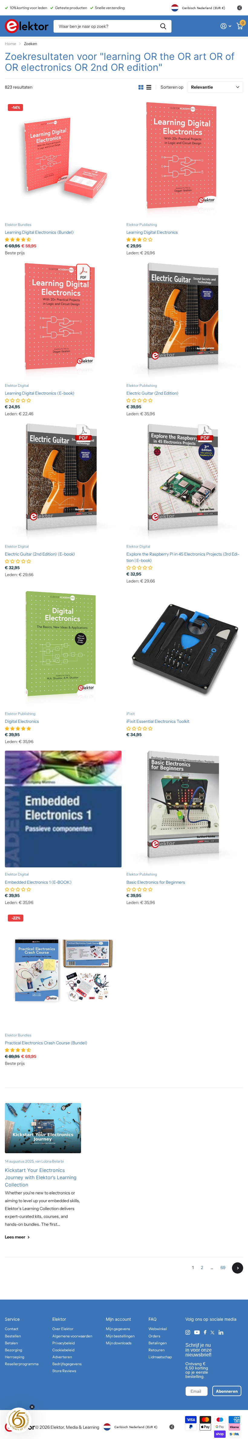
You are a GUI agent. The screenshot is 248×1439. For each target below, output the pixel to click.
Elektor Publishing (141, 224)
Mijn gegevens (118, 1328)
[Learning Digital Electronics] (184, 159)
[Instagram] (187, 1332)
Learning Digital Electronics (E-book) (39, 393)
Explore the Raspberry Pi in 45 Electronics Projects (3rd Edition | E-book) (183, 557)
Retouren (156, 1350)
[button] (18, 1420)
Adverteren (62, 1357)
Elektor (59, 1319)
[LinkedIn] (221, 1332)
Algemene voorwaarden (72, 1336)
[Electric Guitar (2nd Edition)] (184, 320)
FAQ (152, 1319)
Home (10, 43)
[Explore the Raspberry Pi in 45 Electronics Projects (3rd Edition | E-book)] (184, 481)
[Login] (225, 26)
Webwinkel (157, 1328)
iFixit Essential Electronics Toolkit (157, 721)
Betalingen (157, 1343)
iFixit (130, 713)
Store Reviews (64, 1371)
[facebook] (205, 1332)
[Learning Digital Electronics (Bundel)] (63, 159)
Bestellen (13, 1336)
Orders (154, 1336)
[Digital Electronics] (63, 648)
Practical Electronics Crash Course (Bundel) (46, 1043)
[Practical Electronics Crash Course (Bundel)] (63, 970)
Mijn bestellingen (120, 1336)
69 (223, 1267)
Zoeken (163, 26)
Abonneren (227, 1391)
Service (12, 1319)
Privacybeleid (63, 1343)
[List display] (148, 87)
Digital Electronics (22, 721)
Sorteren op (172, 87)
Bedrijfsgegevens (67, 1364)
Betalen (11, 1343)
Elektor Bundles (18, 224)
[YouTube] (197, 1333)
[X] (212, 1332)
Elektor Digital (17, 385)
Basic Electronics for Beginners (155, 882)
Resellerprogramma (21, 1364)
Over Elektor (62, 1328)
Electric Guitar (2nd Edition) (152, 393)
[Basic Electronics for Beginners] (184, 809)
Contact (11, 1328)
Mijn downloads (119, 1343)
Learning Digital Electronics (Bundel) (39, 232)
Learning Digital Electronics (152, 232)
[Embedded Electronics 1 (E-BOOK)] (63, 809)
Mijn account (118, 1319)
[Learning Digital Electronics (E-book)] (63, 320)
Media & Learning (82, 1427)
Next (237, 1268)
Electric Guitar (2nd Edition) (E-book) (40, 554)
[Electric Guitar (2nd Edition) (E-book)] (63, 481)
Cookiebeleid (63, 1350)
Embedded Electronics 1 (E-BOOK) (38, 882)
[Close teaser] (32, 1407)
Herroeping (14, 1357)
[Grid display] (141, 87)
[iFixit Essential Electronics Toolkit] (184, 648)
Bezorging (13, 1350)
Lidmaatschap (160, 1357)
